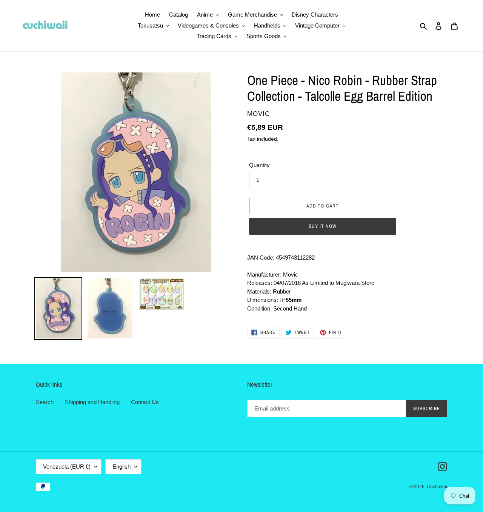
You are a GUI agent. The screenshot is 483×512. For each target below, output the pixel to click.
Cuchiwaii (437, 486)
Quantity (259, 165)
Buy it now (323, 226)
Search (45, 402)
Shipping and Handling (92, 402)
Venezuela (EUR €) (67, 466)
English (121, 466)
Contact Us (145, 402)
